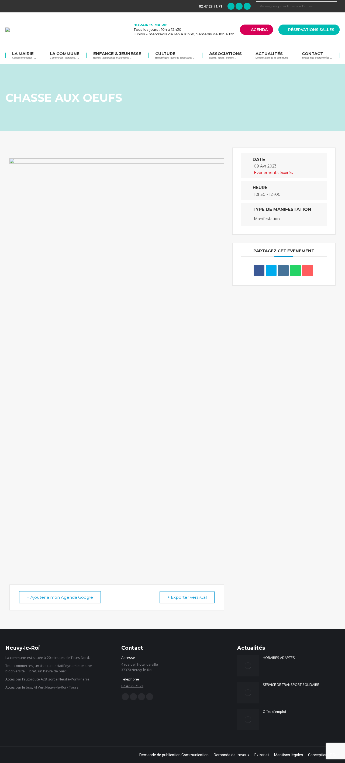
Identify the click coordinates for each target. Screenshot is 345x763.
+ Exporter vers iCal (187, 597)
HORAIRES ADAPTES (279, 657)
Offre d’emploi (274, 711)
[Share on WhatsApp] (295, 270)
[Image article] (248, 665)
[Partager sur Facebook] (259, 270)
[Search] (332, 6)
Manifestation (267, 218)
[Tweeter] (271, 270)
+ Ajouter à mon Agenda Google (60, 597)
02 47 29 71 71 (132, 685)
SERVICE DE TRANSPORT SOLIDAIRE (291, 684)
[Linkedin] (283, 270)
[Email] (307, 270)
